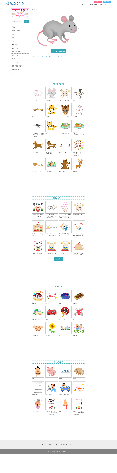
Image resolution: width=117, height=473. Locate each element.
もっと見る (58, 259)
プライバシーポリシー (47, 444)
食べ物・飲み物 (16, 30)
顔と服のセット (16, 69)
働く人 (13, 37)
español (107, 2)
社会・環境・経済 (17, 66)
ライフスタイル (16, 59)
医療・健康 (15, 48)
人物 (13, 34)
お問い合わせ (107, 4)
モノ (13, 41)
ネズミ (61, 57)
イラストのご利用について (94, 4)
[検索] (26, 21)
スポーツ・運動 (16, 52)
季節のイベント (37, 57)
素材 (13, 73)
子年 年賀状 (45, 57)
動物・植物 (52, 57)
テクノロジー (15, 62)
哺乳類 (57, 57)
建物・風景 (15, 55)
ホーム (84, 4)
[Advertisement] (58, 70)
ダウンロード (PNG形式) (58, 51)
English (97, 2)
